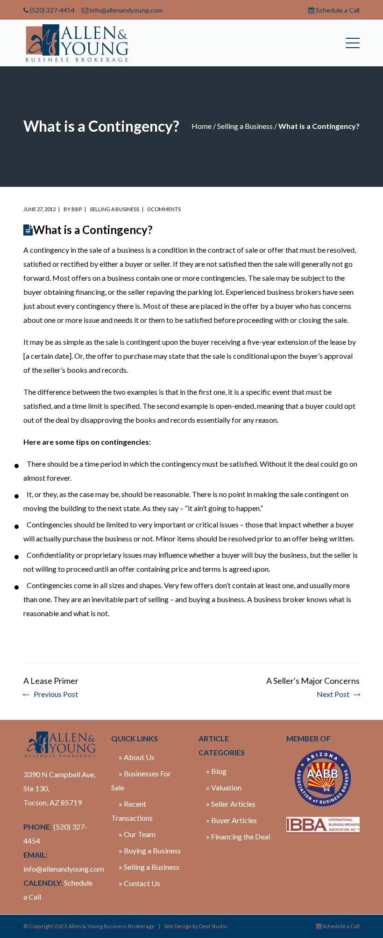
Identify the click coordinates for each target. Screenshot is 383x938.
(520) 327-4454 (52, 10)
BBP (76, 209)
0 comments (164, 209)
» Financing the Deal (238, 836)
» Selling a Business (149, 866)
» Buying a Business (150, 850)
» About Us (137, 757)
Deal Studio (213, 926)
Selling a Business (245, 125)
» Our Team (137, 834)
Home (202, 125)
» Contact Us (139, 883)
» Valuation (223, 787)
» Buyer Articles (231, 820)
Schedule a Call (338, 10)
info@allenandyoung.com (126, 10)
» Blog (216, 771)
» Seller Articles (230, 803)
